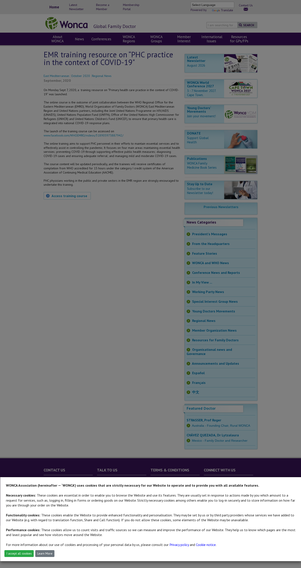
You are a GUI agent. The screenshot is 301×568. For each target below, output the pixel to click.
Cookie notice (206, 544)
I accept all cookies (19, 553)
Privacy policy (179, 544)
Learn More (44, 553)
